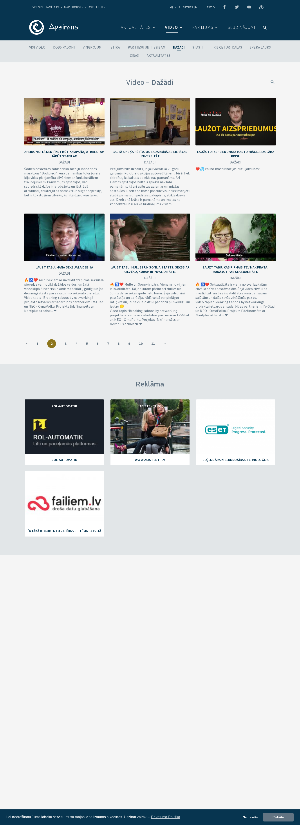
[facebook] (224, 7)
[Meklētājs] (272, 81)
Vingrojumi (93, 47)
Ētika (115, 47)
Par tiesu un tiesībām (146, 47)
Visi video (37, 47)
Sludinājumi (241, 27)
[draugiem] (261, 7)
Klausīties (184, 7)
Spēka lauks (260, 47)
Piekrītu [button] (278, 817)
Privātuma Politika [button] (165, 817)
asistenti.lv (97, 7)
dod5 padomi (64, 47)
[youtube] (249, 7)
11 (153, 343)
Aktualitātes (136, 27)
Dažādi (179, 47)
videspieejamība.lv (46, 7)
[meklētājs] (264, 27)
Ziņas (134, 55)
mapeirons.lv (73, 7)
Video (171, 27)
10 (141, 343)
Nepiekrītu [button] (250, 817)
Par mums (202, 27)
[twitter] (237, 7)
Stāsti (197, 47)
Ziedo (211, 7)
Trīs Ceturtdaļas (226, 47)
